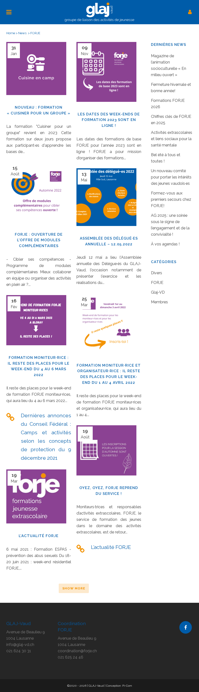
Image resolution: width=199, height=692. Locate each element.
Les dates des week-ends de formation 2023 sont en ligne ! (109, 120)
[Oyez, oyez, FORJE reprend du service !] (106, 452)
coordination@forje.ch (77, 651)
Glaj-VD (158, 292)
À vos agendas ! (165, 244)
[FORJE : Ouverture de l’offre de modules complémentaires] (36, 194)
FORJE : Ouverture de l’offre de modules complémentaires (39, 240)
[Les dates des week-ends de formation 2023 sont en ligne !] (106, 74)
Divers (156, 273)
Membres (159, 302)
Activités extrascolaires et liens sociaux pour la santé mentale (171, 138)
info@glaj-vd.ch (20, 644)
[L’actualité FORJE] (36, 498)
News (22, 33)
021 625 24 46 (70, 657)
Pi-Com (127, 685)
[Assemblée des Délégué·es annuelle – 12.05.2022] (106, 199)
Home (10, 33)
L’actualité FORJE (38, 536)
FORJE (157, 282)
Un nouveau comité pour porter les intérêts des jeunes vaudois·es (171, 177)
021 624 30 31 (18, 651)
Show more (73, 588)
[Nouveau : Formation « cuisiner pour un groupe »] (36, 71)
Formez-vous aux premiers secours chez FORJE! (171, 199)
